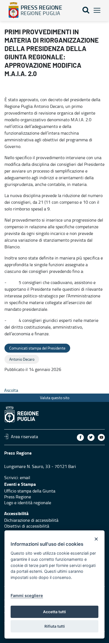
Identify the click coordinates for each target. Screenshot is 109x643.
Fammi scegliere (27, 595)
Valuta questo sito (54, 397)
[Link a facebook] (80, 437)
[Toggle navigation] (97, 10)
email (25, 477)
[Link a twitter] (90, 437)
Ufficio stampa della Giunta (29, 491)
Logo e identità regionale (27, 502)
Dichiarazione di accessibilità (31, 520)
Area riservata (24, 436)
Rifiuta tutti (54, 626)
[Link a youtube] (101, 437)
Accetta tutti (54, 612)
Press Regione (17, 497)
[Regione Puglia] (13, 10)
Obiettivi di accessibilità (26, 526)
